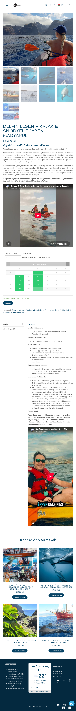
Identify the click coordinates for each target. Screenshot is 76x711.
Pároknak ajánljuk (32, 310)
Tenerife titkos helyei (63, 310)
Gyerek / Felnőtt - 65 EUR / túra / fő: (18, 254)
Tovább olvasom (19, 597)
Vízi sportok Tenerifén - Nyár (14, 312)
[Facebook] (46, 5)
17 (38, 280)
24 (38, 284)
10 (38, 276)
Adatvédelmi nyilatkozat (38, 706)
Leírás (5, 324)
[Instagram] (58, 682)
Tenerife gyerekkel (47, 310)
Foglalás (8, 303)
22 (20, 284)
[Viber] (54, 5)
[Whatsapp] (50, 5)
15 (20, 280)
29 (20, 289)
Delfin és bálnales (18, 310)
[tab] (13, 324)
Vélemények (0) (9, 329)
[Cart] (69, 5)
